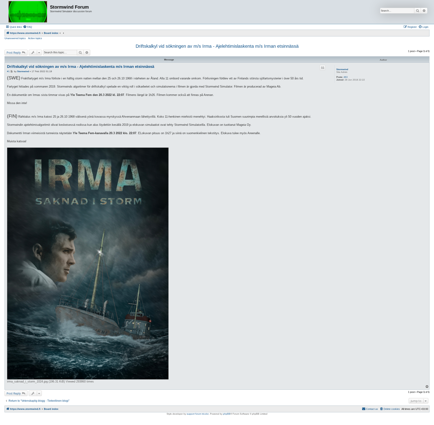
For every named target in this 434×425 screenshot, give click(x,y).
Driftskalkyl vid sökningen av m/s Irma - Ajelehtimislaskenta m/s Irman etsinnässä (217, 46)
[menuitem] (27, 27)
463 (346, 77)
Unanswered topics (15, 38)
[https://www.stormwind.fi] (28, 12)
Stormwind (342, 69)
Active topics (35, 38)
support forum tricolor (198, 414)
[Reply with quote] (323, 67)
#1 (8, 71)
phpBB (226, 414)
